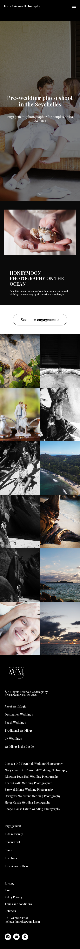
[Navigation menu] (74, 6)
